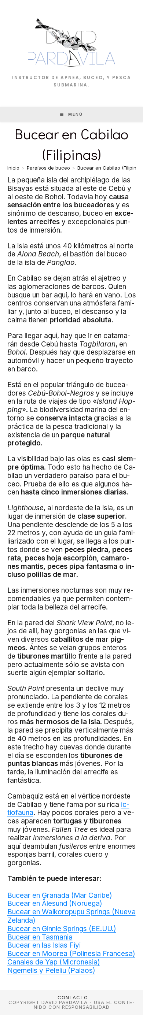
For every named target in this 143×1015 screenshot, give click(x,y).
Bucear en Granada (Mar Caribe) (59, 895)
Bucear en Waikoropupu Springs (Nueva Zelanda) (71, 916)
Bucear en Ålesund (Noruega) (54, 903)
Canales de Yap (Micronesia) (53, 962)
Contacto (73, 997)
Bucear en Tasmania (40, 937)
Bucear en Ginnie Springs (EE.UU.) (61, 929)
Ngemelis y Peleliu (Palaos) (51, 970)
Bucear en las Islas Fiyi (44, 945)
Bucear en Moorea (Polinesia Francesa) (71, 953)
